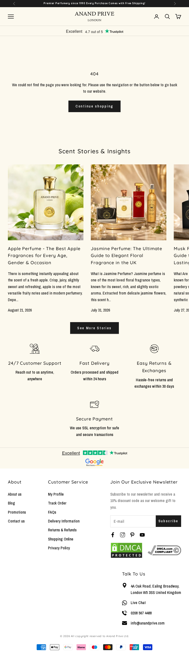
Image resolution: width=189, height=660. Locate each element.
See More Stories (94, 327)
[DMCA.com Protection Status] (126, 550)
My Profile (56, 494)
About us (14, 494)
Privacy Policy (59, 548)
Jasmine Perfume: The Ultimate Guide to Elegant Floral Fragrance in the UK (126, 256)
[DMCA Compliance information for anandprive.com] (164, 550)
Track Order (57, 503)
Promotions (17, 512)
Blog (11, 503)
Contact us (16, 521)
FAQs (52, 512)
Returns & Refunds (62, 530)
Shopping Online (60, 539)
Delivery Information (63, 521)
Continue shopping (94, 106)
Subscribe (168, 520)
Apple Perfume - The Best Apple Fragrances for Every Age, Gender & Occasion (44, 256)
